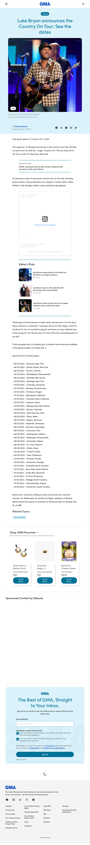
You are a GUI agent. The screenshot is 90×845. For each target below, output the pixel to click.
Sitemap (65, 806)
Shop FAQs (47, 806)
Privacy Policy (35, 748)
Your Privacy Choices (12, 818)
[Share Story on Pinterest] (66, 127)
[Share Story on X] (61, 127)
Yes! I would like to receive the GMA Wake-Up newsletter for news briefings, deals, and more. (43, 739)
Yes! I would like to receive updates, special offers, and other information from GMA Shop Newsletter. (45, 734)
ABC (45, 814)
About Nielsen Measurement (29, 817)
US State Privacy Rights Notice (54, 748)
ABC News (47, 810)
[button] (6, 4)
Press (26, 822)
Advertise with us (11, 828)
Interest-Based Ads (31, 812)
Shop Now (21, 580)
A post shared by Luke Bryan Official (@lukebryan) (44, 252)
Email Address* (22, 719)
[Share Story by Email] (71, 127)
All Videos (46, 818)
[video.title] (45, 75)
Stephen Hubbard (21, 126)
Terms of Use (50, 746)
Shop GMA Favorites (22, 532)
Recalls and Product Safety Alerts (69, 811)
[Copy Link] (76, 127)
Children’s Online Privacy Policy (11, 823)
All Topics (46, 822)
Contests (8, 806)
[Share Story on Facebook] (56, 127)
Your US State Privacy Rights (32, 807)
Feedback (27, 826)
